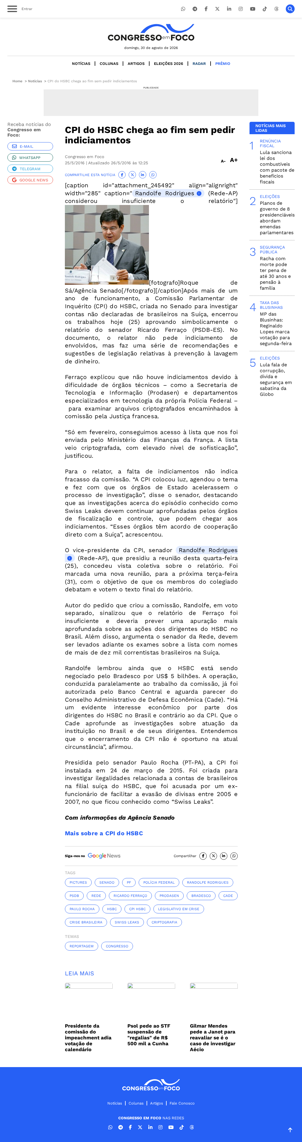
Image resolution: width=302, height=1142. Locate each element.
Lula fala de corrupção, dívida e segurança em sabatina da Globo (276, 379)
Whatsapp (29, 157)
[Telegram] (195, 9)
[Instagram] (241, 9)
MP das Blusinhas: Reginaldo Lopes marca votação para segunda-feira (276, 328)
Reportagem (81, 946)
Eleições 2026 (168, 63)
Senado (106, 882)
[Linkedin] (229, 9)
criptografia (164, 922)
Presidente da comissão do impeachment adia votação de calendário (88, 1037)
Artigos (136, 63)
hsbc (112, 909)
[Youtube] (252, 9)
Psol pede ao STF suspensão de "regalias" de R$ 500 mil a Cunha (148, 1034)
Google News (33, 180)
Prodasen (169, 896)
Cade (228, 896)
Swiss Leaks (127, 922)
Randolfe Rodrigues (164, 193)
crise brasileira (86, 922)
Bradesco (201, 896)
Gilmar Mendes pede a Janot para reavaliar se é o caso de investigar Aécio (212, 1037)
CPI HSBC (137, 909)
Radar (199, 63)
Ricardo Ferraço (130, 896)
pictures (78, 882)
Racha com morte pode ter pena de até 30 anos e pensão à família (275, 273)
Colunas (109, 63)
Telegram (30, 169)
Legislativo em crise (178, 909)
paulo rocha (82, 909)
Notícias (81, 63)
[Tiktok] (265, 9)
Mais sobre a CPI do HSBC (104, 833)
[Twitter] (217, 9)
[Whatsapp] (183, 9)
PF (129, 882)
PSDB (74, 896)
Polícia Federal (159, 882)
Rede (96, 896)
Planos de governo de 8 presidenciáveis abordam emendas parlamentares (277, 217)
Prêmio (222, 63)
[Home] (151, 32)
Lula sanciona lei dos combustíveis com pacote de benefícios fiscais (277, 167)
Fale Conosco (182, 1103)
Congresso (117, 946)
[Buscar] (290, 8)
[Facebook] (206, 9)
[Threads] (276, 9)
